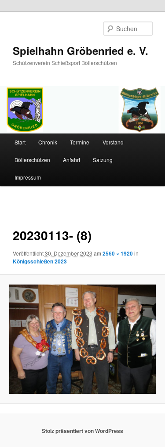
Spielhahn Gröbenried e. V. (80, 50)
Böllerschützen (32, 159)
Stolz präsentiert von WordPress (82, 431)
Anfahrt (71, 159)
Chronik (47, 142)
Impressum (28, 177)
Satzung (103, 159)
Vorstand (113, 142)
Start (20, 142)
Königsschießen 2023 (40, 261)
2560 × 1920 (118, 253)
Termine (79, 142)
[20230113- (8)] (82, 339)
